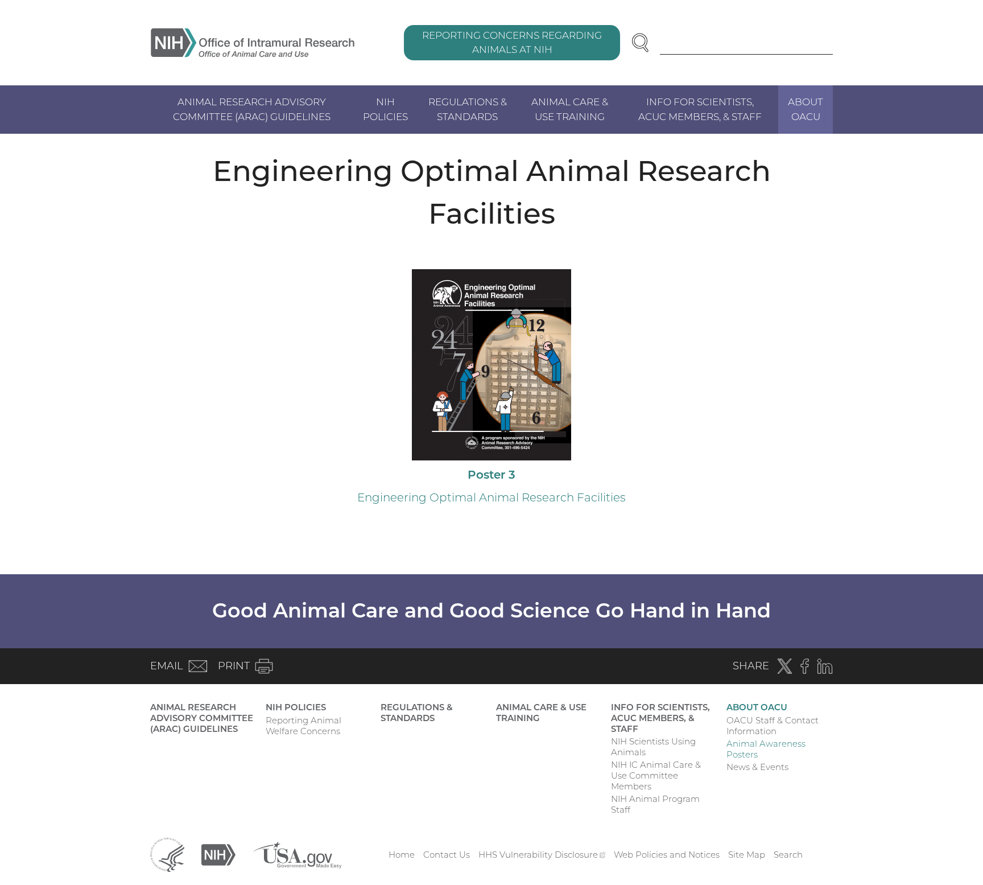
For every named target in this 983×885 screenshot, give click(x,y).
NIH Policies (385, 109)
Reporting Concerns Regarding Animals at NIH (512, 43)
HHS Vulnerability (542, 854)
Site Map (746, 854)
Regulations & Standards (467, 109)
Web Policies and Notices (667, 854)
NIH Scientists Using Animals (653, 747)
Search (788, 854)
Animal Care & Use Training (569, 109)
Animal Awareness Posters (766, 749)
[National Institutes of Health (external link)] (218, 854)
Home (402, 854)
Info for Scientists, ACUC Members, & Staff (700, 109)
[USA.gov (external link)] (297, 854)
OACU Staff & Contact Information (772, 725)
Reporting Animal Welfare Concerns (303, 725)
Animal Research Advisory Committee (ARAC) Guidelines (252, 109)
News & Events (757, 766)
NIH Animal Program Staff (655, 804)
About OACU (805, 109)
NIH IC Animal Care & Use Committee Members (656, 775)
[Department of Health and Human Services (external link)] (167, 854)
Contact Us (446, 854)
